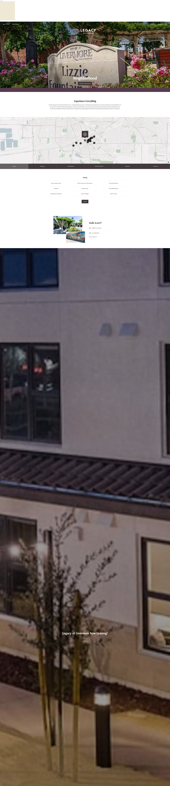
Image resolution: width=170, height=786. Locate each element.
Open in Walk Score (93, 236)
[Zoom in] (168, 119)
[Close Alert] (168, 1)
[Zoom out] (168, 121)
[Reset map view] (168, 122)
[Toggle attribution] (168, 162)
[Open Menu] (166, 24)
